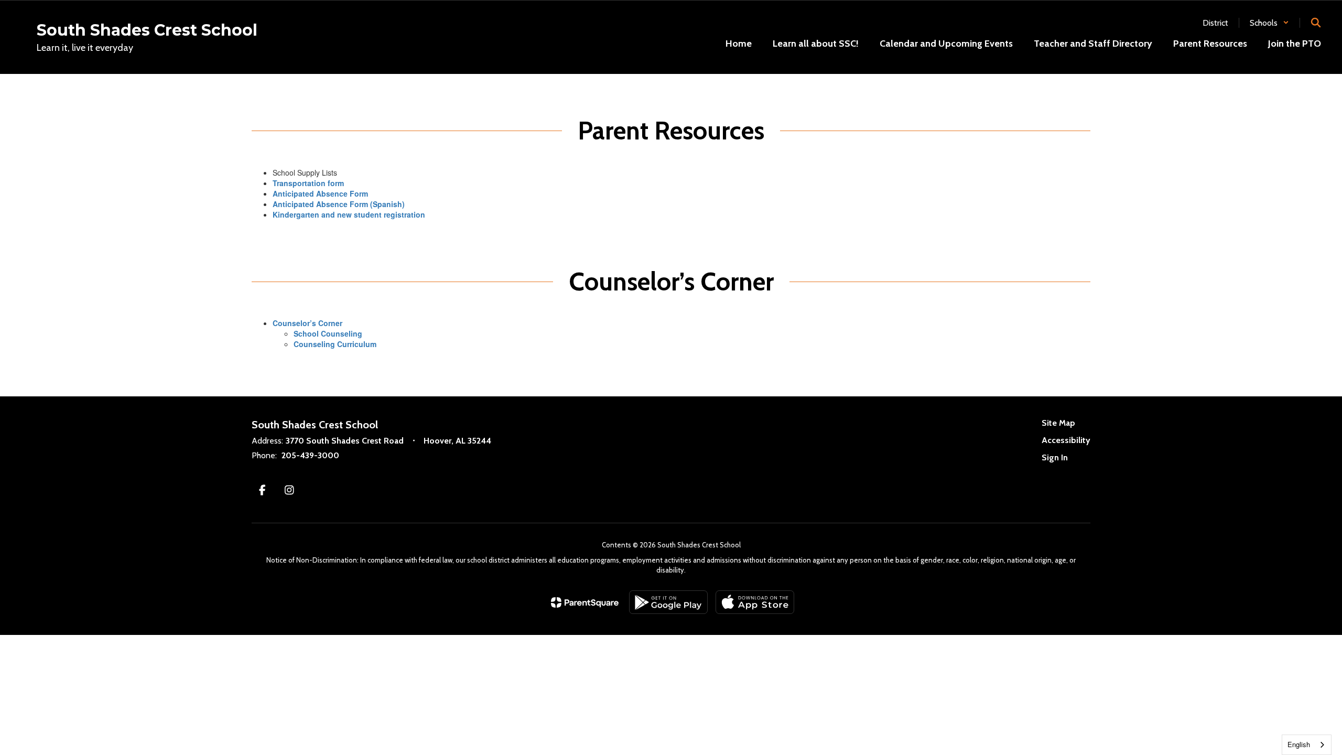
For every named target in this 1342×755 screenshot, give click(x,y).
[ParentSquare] (584, 602)
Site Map (1058, 423)
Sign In (1055, 457)
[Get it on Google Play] (668, 602)
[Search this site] (1316, 22)
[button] (1269, 23)
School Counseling (328, 333)
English (1298, 744)
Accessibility (1066, 440)
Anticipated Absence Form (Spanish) (339, 204)
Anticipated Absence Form (321, 193)
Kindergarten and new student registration (349, 214)
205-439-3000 (310, 455)
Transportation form (308, 183)
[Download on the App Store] (755, 602)
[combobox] (1307, 745)
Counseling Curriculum (335, 344)
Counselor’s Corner (307, 323)
